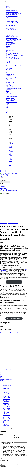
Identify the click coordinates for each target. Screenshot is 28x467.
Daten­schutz (6, 391)
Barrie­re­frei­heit (6, 393)
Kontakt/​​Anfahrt (7, 385)
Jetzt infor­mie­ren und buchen (14, 282)
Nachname (16, 437)
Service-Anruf (6, 387)
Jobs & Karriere (6, 388)
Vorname (16, 435)
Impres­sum (5, 389)
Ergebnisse (3, 180)
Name (2, 434)
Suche (1, 183)
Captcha (2, 458)
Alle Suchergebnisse (5, 181)
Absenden (3, 466)
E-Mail (2, 439)
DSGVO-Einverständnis (6, 443)
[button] (15, 2)
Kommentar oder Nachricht (7, 442)
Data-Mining (6, 392)
